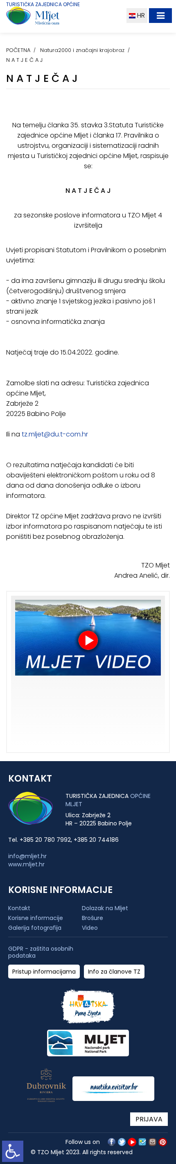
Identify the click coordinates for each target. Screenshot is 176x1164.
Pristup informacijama (44, 971)
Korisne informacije (35, 918)
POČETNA (18, 50)
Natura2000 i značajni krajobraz (82, 50)
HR (140, 15)
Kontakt (19, 908)
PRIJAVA (149, 1119)
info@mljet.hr (27, 856)
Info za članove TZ (114, 971)
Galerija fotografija (34, 928)
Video (90, 928)
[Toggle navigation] (160, 15)
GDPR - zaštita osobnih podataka (40, 952)
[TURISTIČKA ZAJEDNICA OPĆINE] (48, 17)
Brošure (92, 918)
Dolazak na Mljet (105, 908)
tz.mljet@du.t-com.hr (54, 434)
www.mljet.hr (26, 864)
